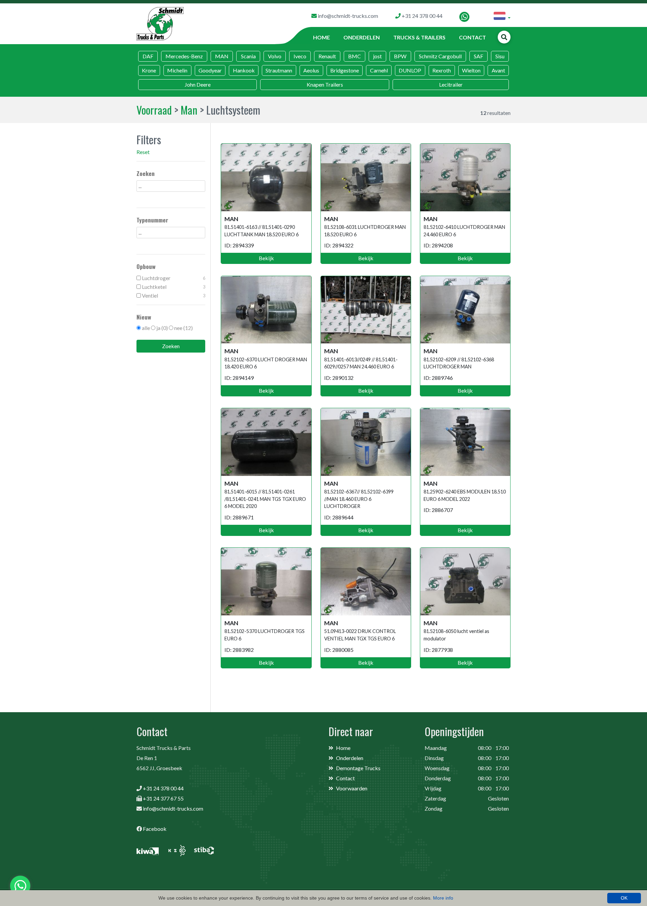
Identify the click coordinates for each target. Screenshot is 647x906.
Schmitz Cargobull (440, 56)
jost (377, 56)
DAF (148, 56)
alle (146, 328)
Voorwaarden (351, 788)
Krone (149, 70)
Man (189, 110)
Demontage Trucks (358, 768)
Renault (327, 56)
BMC (354, 56)
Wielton (471, 70)
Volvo (274, 56)
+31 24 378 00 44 (163, 788)
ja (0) (162, 328)
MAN (221, 56)
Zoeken (171, 346)
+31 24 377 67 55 (163, 798)
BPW (400, 56)
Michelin (177, 70)
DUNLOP (410, 70)
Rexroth (441, 70)
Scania (248, 56)
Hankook (244, 70)
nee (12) (183, 328)
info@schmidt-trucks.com (173, 808)
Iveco (300, 56)
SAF (478, 56)
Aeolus (311, 70)
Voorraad (154, 110)
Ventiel (173, 295)
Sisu (499, 56)
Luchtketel (173, 286)
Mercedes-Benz (184, 56)
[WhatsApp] (464, 17)
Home (321, 37)
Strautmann (279, 70)
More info (443, 898)
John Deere (198, 84)
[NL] (502, 17)
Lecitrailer (451, 84)
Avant (498, 70)
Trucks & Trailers (419, 37)
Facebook (154, 828)
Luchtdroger (173, 278)
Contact (472, 37)
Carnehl (379, 70)
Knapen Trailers (325, 84)
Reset (143, 152)
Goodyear (210, 70)
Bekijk (266, 258)
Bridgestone (344, 70)
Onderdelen (361, 37)
